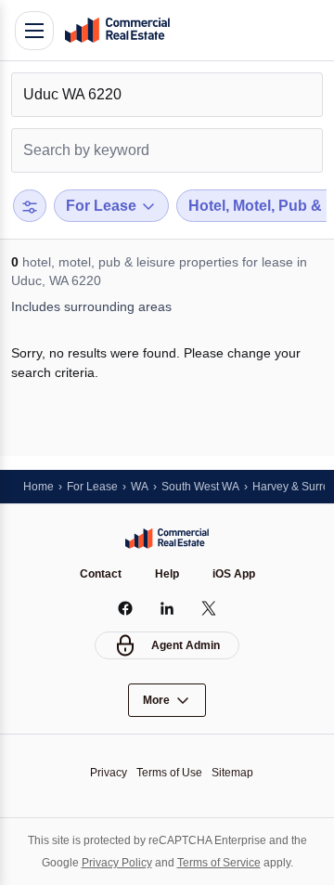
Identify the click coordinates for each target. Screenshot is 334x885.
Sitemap (232, 772)
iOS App (233, 573)
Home (38, 486)
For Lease (92, 486)
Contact (101, 573)
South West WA (200, 486)
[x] (209, 608)
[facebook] (126, 608)
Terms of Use (169, 772)
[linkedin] (167, 608)
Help (167, 573)
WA (139, 486)
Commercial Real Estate (117, 30)
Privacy (108, 772)
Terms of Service (219, 862)
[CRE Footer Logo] (167, 538)
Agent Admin (185, 645)
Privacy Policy (117, 862)
